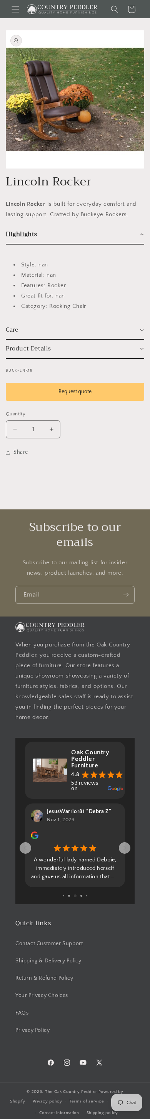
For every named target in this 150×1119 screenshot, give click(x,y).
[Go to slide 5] (75, 895)
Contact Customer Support (49, 943)
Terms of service (86, 1101)
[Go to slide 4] (69, 896)
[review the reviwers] (34, 838)
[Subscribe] (125, 595)
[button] (15, 9)
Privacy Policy (32, 1030)
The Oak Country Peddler (71, 1091)
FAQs (21, 1013)
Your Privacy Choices (41, 995)
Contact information (59, 1113)
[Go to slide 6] (81, 896)
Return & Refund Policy (44, 978)
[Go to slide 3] (63, 895)
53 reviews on (84, 785)
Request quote (75, 391)
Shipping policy (102, 1113)
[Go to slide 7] (86, 895)
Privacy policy (47, 1101)
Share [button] (20, 452)
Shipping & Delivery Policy (48, 961)
